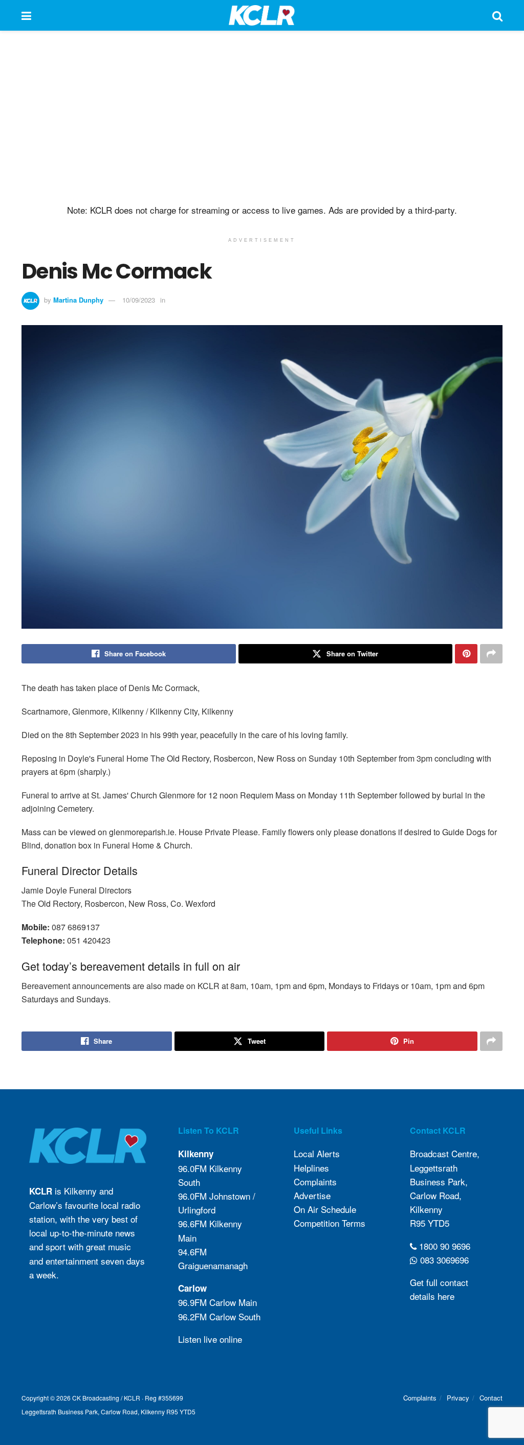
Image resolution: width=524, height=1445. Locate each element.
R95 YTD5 (429, 1223)
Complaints (315, 1181)
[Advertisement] (262, 117)
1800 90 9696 (443, 1246)
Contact (491, 1398)
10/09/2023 (138, 300)
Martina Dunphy (78, 300)
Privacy (458, 1398)
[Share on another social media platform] (491, 653)
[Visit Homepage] (262, 15)
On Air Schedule (325, 1209)
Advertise (312, 1195)
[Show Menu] (26, 15)
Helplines (311, 1167)
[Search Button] (497, 15)
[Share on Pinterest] (466, 653)
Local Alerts (317, 1153)
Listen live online (210, 1339)
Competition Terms (329, 1223)
